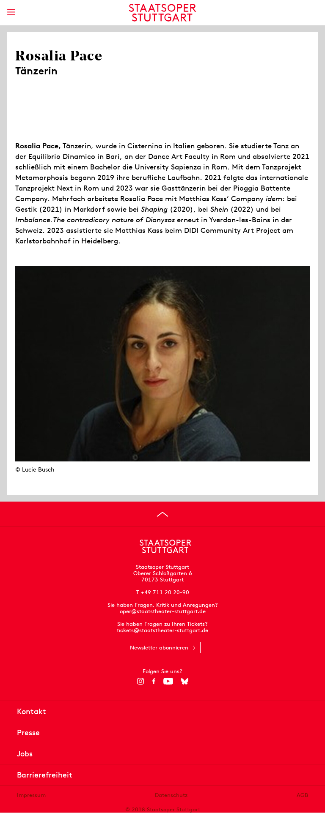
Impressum (31, 795)
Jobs (25, 753)
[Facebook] (153, 681)
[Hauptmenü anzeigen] (11, 12)
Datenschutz (171, 795)
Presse (28, 732)
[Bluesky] (184, 681)
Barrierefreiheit (44, 775)
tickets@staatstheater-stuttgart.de (162, 630)
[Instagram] (140, 681)
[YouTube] (168, 681)
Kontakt (31, 711)
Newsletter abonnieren (159, 647)
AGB (302, 795)
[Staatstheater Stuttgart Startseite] (162, 13)
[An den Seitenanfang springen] (162, 514)
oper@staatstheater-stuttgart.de (163, 611)
